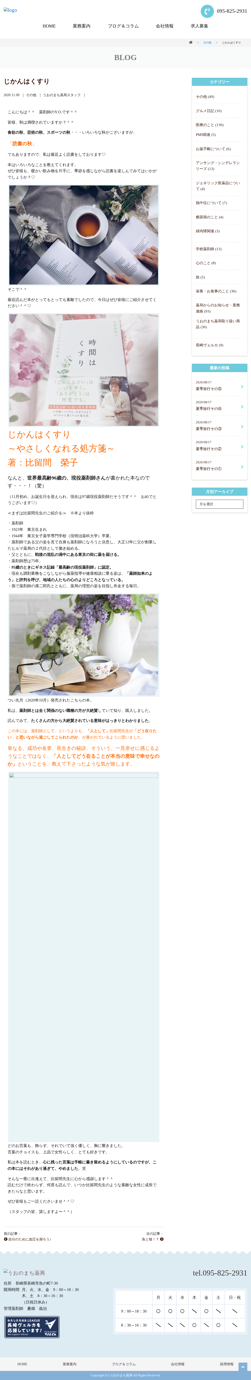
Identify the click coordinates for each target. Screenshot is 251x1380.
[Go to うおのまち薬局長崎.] (190, 42)
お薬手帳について (210, 149)
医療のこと (205, 125)
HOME (49, 26)
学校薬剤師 (205, 249)
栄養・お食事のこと (212, 291)
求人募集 (199, 26)
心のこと (203, 263)
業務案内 (81, 26)
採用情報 (227, 1364)
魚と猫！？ (151, 1239)
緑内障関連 (205, 231)
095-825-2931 (231, 11)
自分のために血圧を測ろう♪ (29, 1239)
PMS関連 (203, 134)
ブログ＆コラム (123, 26)
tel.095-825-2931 (220, 1272)
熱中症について (209, 203)
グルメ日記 (205, 111)
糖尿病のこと (207, 217)
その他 (201, 96)
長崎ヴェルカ (207, 345)
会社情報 (165, 26)
